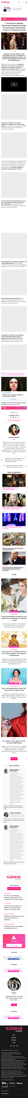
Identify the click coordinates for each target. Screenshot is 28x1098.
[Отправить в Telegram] (15, 417)
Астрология (14, 649)
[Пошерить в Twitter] (13, 417)
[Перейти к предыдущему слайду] (2, 9)
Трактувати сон (14, 945)
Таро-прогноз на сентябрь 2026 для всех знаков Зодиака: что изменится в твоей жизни (14, 654)
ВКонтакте (16, 404)
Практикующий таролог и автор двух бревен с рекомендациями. (17, 815)
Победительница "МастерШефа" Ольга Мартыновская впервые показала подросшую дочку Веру (15, 460)
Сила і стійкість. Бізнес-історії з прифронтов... (17, 9)
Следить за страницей (14, 959)
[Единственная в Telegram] (17, 1046)
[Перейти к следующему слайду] (26, 9)
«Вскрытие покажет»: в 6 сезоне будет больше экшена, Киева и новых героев (14, 998)
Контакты (13, 1037)
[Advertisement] (14, 219)
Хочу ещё (14, 758)
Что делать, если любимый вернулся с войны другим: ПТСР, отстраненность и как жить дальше (13, 897)
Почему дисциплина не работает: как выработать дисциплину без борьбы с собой (14, 618)
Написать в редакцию (14, 420)
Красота (14, 738)
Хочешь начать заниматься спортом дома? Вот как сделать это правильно (14, 918)
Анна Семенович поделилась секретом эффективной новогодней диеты (13, 466)
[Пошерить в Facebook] (11, 417)
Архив (13, 1042)
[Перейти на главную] (5, 2)
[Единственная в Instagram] (14, 1046)
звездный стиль (14, 412)
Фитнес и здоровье (9, 914)
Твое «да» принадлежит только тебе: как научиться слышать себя (14, 689)
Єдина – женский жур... (15, 957)
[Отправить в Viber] (18, 417)
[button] (18, 2)
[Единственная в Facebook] (11, 1046)
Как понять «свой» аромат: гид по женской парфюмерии (14, 742)
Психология (14, 614)
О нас (13, 1035)
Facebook (10, 404)
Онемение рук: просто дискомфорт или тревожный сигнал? (13, 927)
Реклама (13, 1040)
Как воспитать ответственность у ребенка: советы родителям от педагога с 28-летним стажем (13, 908)
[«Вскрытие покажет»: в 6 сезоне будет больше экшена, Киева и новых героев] (14, 984)
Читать (14, 1004)
